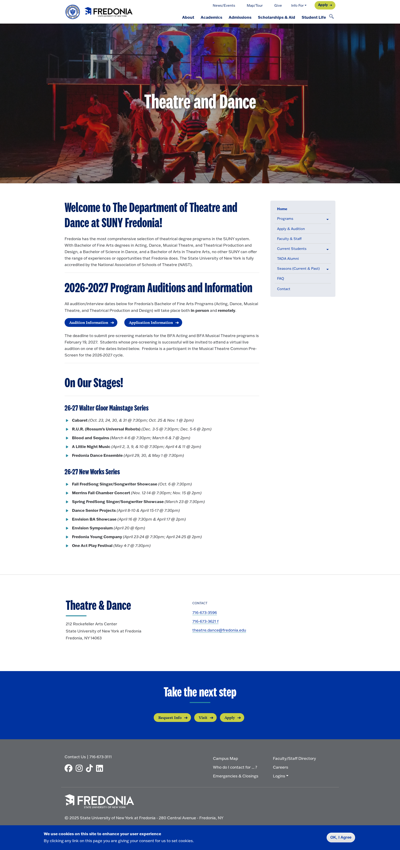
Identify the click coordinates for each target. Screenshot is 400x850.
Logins (279, 775)
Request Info (170, 717)
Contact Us (75, 756)
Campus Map (225, 758)
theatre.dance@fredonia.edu (219, 630)
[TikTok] (90, 768)
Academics (211, 17)
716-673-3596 (204, 612)
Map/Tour (255, 5)
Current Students (291, 248)
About (188, 17)
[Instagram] (80, 768)
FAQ (280, 278)
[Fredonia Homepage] (99, 12)
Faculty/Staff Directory (294, 758)
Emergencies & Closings (235, 775)
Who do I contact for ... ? (235, 767)
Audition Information (88, 322)
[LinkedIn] (100, 768)
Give (278, 5)
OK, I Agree (340, 837)
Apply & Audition (291, 229)
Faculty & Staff (289, 238)
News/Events (224, 5)
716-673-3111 (100, 756)
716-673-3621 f (205, 621)
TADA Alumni (288, 258)
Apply (323, 5)
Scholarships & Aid (276, 17)
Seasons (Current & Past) (298, 268)
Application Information (151, 322)
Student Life (314, 17)
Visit (203, 717)
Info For (297, 5)
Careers (280, 767)
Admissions (240, 17)
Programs (285, 218)
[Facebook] (70, 768)
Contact (283, 289)
